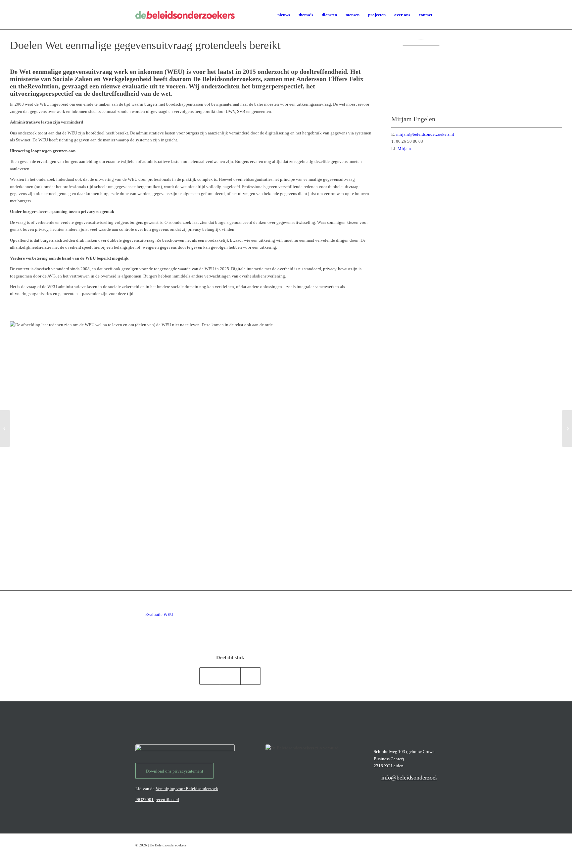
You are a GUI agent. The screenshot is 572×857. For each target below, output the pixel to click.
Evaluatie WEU (159, 614)
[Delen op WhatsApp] (210, 676)
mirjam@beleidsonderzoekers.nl (425, 134)
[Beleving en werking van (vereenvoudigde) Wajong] (5, 428)
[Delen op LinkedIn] (230, 676)
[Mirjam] (421, 69)
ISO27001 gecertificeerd (157, 799)
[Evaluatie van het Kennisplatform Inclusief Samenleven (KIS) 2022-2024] (567, 428)
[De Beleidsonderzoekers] (185, 14)
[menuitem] (283, 14)
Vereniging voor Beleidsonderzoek (187, 788)
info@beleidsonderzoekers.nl (416, 777)
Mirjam (404, 148)
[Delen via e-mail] (251, 676)
